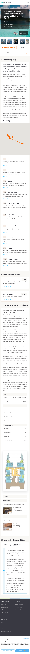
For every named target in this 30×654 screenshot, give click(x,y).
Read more (5, 165)
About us (3, 604)
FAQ (2, 622)
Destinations (4, 607)
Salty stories (4, 609)
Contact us (4, 625)
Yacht (16, 53)
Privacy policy (25, 638)
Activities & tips (23, 53)
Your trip (3, 53)
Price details (10, 53)
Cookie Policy (18, 609)
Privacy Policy (18, 607)
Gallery (24, 33)
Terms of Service (19, 604)
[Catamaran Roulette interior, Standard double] (7, 526)
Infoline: (6, 630)
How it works (4, 612)
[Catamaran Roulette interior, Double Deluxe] (7, 510)
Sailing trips (4, 615)
